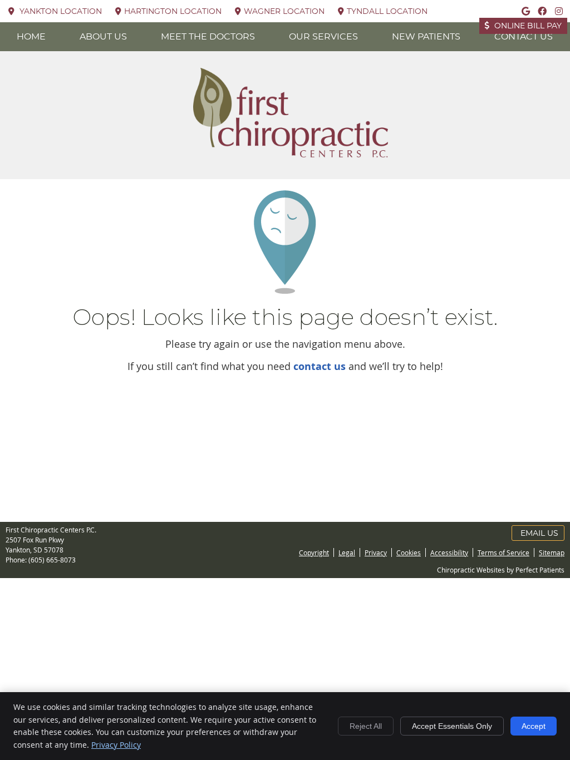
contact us (319, 366)
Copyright (314, 552)
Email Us (539, 533)
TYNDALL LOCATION (387, 12)
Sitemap (551, 552)
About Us (103, 36)
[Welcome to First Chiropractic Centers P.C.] (290, 153)
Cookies (408, 552)
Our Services (323, 36)
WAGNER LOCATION (284, 12)
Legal (346, 552)
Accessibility (449, 552)
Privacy (376, 552)
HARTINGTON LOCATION (173, 12)
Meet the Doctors (208, 36)
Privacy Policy (116, 744)
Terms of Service (503, 552)
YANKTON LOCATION (59, 12)
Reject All (366, 726)
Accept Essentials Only (452, 726)
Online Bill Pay (527, 26)
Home (31, 36)
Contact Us (523, 36)
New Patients (426, 36)
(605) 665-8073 (52, 559)
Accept (534, 726)
